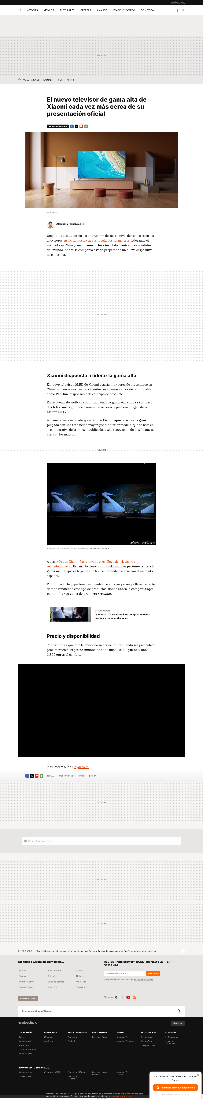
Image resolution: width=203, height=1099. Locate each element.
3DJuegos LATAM (52, 1072)
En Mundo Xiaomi (102, 611)
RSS (134, 996)
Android (70, 80)
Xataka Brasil (25, 1076)
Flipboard (81, 126)
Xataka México (25, 1072)
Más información (123, 1096)
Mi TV (94, 775)
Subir (176, 1023)
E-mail (86, 126)
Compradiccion (148, 1045)
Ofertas (85, 10)
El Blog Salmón (172, 1037)
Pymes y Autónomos (170, 1042)
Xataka (22, 1037)
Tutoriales (67, 10)
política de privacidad (143, 979)
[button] (70, 224)
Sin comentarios (59, 126)
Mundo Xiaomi (25, 1053)
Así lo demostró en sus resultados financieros (97, 240)
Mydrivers (81, 767)
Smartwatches (55, 970)
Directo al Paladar (100, 1037)
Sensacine (72, 1037)
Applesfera (24, 1045)
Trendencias (146, 1037)
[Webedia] (178, 2)
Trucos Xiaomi (26, 987)
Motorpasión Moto (125, 1041)
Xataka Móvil (25, 1041)
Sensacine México (76, 1072)
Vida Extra (48, 1041)
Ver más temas (28, 998)
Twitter (183, 10)
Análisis (102, 10)
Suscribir (153, 973)
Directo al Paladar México (100, 1073)
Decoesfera (146, 1041)
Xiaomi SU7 (81, 987)
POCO (60, 80)
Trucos (22, 976)
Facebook (177, 10)
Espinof (71, 1041)
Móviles (49, 10)
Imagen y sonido (124, 10)
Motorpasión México (122, 1073)
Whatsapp (81, 981)
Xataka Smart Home (28, 1049)
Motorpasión (122, 1037)
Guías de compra (56, 981)
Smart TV (52, 987)
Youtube (128, 996)
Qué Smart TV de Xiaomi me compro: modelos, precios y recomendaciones (123, 616)
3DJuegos (48, 1037)
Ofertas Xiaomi (26, 981)
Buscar (178, 1011)
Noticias (32, 10)
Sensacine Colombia (72, 1077)
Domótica (147, 10)
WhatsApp (48, 80)
